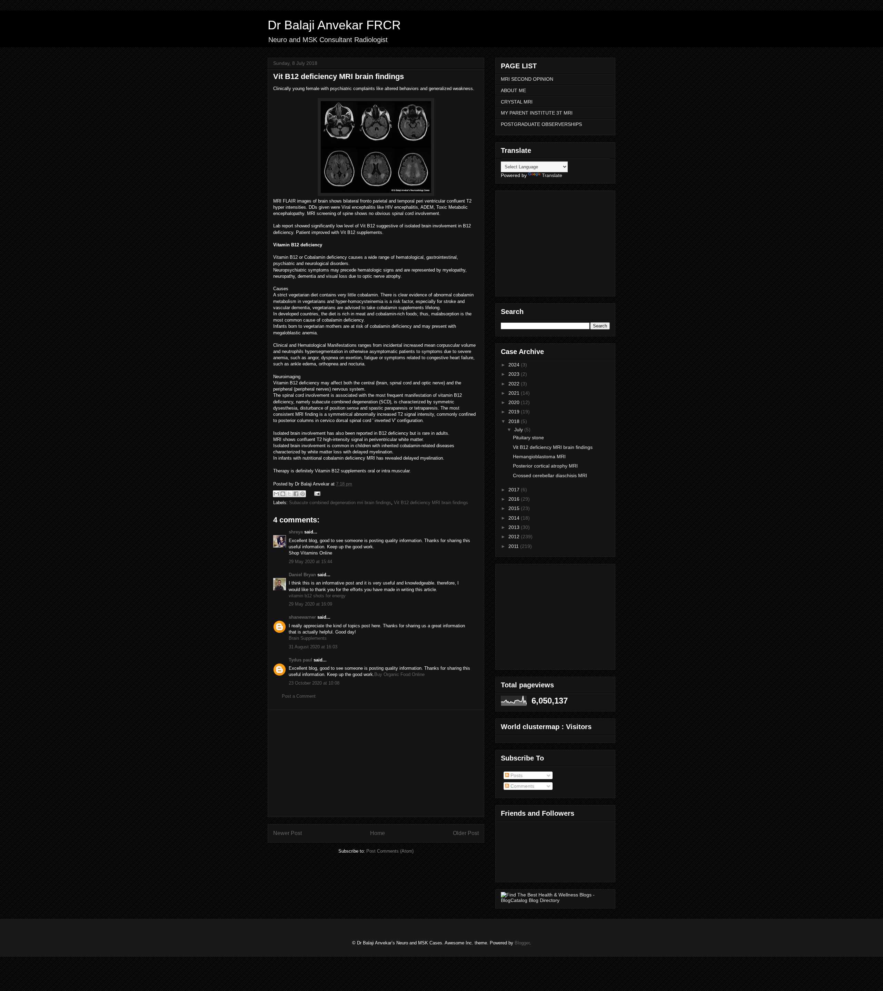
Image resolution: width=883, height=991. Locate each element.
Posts (516, 775)
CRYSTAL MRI (517, 102)
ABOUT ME (513, 90)
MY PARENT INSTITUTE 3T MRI (537, 113)
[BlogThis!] (282, 493)
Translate (552, 175)
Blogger (522, 942)
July (519, 429)
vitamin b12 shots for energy (317, 595)
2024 (514, 364)
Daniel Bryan (302, 574)
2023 (514, 374)
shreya (296, 531)
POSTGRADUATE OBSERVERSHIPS (541, 124)
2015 (514, 508)
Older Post (466, 833)
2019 (514, 411)
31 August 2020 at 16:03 (313, 646)
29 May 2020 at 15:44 (310, 561)
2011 (514, 546)
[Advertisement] (376, 763)
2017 (514, 489)
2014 (514, 518)
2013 (514, 527)
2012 (514, 536)
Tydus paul (300, 660)
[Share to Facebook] (295, 493)
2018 (514, 421)
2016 (514, 499)
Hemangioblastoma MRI (539, 456)
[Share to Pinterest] (302, 493)
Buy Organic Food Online (399, 674)
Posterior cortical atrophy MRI (545, 466)
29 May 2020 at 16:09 (310, 604)
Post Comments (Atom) (390, 851)
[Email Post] (316, 493)
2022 (514, 383)
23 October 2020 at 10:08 (314, 683)
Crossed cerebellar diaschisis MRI (550, 475)
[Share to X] (289, 493)
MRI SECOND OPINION (527, 79)
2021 (514, 393)
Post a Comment (299, 696)
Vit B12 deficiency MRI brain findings (431, 502)
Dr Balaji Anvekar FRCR (334, 25)
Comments (521, 786)
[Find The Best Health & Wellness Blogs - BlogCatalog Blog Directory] (555, 900)
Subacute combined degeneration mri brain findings (340, 502)
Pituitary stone (528, 437)
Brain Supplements (308, 638)
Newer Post (287, 833)
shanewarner (302, 617)
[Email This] (276, 493)
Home (377, 833)
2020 (514, 402)
